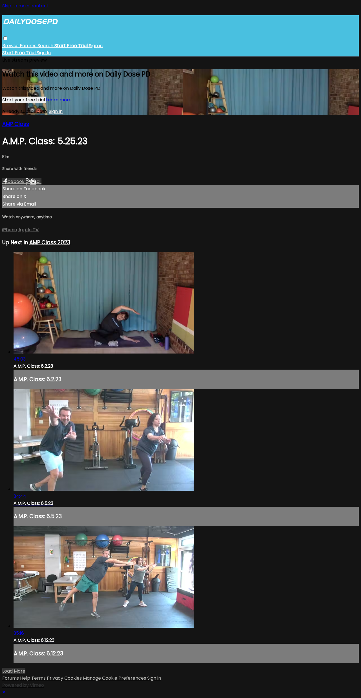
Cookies (73, 678)
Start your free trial (24, 100)
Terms (39, 678)
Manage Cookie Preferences (115, 678)
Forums (29, 45)
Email (35, 181)
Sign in (96, 45)
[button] (5, 38)
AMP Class (15, 124)
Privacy (55, 678)
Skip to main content (25, 6)
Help (25, 678)
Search (46, 45)
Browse (11, 45)
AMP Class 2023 (49, 242)
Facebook (14, 181)
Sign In (44, 52)
